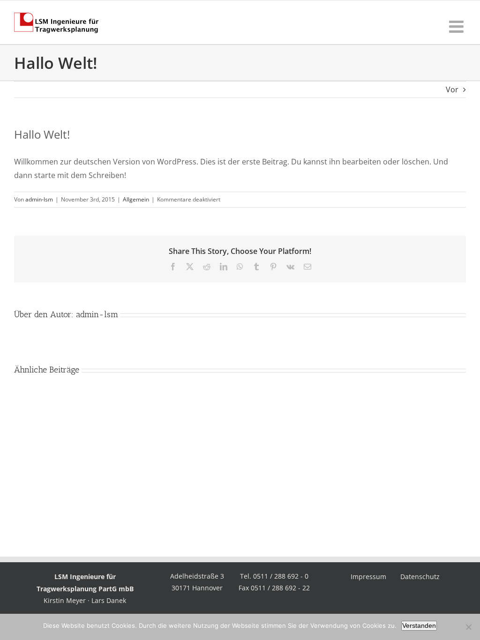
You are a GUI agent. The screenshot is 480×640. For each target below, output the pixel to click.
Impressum (368, 576)
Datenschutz (420, 576)
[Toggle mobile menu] (457, 26)
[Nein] (468, 627)
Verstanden (419, 625)
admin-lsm (39, 199)
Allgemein (136, 199)
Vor (452, 89)
